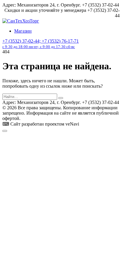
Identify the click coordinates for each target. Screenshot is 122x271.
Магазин (23, 30)
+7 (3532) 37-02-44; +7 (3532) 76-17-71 (40, 44)
